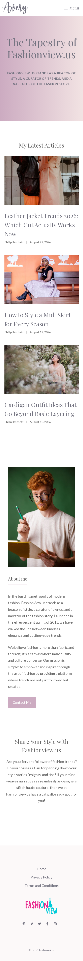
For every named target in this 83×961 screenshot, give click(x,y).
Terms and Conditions (42, 885)
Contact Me (21, 702)
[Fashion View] (15, 8)
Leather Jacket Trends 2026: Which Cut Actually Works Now (41, 225)
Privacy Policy (41, 877)
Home (41, 869)
